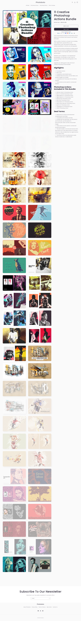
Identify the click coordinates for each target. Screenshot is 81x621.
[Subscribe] (49, 598)
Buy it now (66, 29)
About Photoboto (27, 607)
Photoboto (42, 617)
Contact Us (55, 607)
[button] (72, 2)
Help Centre (49, 607)
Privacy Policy (34, 607)
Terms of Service (42, 607)
